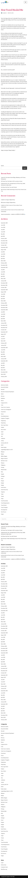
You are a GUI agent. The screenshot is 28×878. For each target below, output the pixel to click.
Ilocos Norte (3, 429)
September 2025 (4, 223)
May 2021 (3, 274)
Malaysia (2, 451)
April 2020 (3, 298)
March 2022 (3, 260)
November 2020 (4, 285)
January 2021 (3, 280)
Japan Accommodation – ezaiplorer (8, 214)
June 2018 (3, 314)
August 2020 (3, 292)
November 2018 (4, 307)
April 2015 (3, 367)
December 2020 (4, 283)
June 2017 (3, 338)
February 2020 (4, 303)
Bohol (2, 394)
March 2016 (3, 356)
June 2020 (3, 294)
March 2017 (3, 341)
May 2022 (3, 256)
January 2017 (3, 345)
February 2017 (4, 343)
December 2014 (4, 372)
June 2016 (3, 349)
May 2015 (3, 365)
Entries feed (3, 864)
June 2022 (3, 254)
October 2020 (3, 287)
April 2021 (3, 276)
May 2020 (3, 296)
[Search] (25, 519)
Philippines (3, 465)
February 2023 (4, 238)
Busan (2, 400)
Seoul (2, 478)
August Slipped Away (10, 199)
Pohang (2, 467)
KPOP (2, 445)
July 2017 (3, 336)
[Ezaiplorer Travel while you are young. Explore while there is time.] (5, 2)
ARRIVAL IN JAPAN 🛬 (20, 214)
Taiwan (2, 496)
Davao (2, 414)
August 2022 (3, 249)
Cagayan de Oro (4, 402)
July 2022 (3, 251)
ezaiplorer (5, 12)
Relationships (4, 469)
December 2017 (4, 325)
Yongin (2, 514)
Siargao (2, 480)
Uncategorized (4, 509)
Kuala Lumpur (4, 447)
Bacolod (2, 389)
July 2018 (3, 312)
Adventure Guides (4, 385)
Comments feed (4, 867)
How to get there (4, 425)
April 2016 (3, 354)
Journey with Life (4, 443)
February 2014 (4, 376)
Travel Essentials (4, 500)
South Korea (3, 487)
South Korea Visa (4, 489)
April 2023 (3, 236)
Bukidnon (3, 398)
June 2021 (3, 272)
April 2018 (3, 318)
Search (2, 165)
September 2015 (4, 361)
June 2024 (3, 227)
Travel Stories (4, 505)
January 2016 (3, 358)
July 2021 (3, 269)
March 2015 (3, 369)
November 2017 (4, 327)
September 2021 (4, 267)
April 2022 (3, 258)
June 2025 (3, 225)
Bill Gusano (3, 202)
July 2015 (3, 363)
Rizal (2, 471)
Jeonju (2, 440)
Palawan (2, 463)
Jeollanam (3, 438)
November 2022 (4, 243)
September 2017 (4, 332)
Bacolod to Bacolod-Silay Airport (7, 391)
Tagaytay (3, 491)
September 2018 (4, 309)
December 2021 (4, 265)
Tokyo (2, 498)
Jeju (2, 436)
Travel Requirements (5, 503)
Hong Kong (3, 422)
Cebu (2, 405)
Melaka (2, 454)
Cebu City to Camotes (5, 407)
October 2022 (3, 245)
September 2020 (4, 289)
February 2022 (4, 263)
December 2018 (4, 305)
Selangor (3, 476)
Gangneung (3, 420)
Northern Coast (4, 460)
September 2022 (4, 247)
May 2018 (3, 316)
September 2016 (4, 347)
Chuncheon (3, 411)
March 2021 (3, 278)
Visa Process (3, 512)
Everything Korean (5, 416)
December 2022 (4, 240)
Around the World (4, 387)
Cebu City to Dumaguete (6, 409)
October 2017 (3, 329)
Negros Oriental (4, 458)
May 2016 (3, 352)
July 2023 (3, 229)
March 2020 (3, 300)
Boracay (2, 396)
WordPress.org (4, 869)
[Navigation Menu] (25, 2)
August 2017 (3, 334)
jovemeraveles (4, 209)
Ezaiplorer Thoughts (5, 418)
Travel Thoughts (4, 507)
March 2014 (3, 374)
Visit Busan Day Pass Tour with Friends (9, 187)
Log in (2, 862)
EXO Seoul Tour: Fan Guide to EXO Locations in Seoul (11, 181)
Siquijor (2, 483)
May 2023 (3, 234)
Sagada (2, 474)
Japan (2, 431)
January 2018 (3, 323)
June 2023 (3, 231)
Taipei (2, 494)
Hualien (2, 427)
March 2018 (3, 320)
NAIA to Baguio (4, 456)
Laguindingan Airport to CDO (7, 449)
